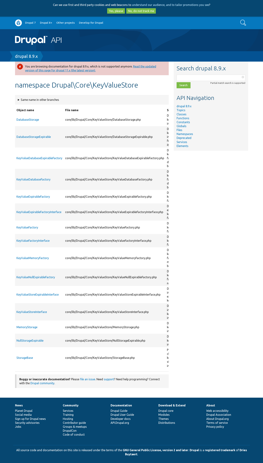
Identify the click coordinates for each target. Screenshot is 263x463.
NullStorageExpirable (29, 340)
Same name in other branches (40, 99)
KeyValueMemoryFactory (32, 258)
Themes (163, 418)
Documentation (121, 405)
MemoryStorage (26, 327)
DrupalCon (70, 430)
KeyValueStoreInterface (31, 312)
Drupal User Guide (122, 414)
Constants (183, 122)
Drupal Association (218, 414)
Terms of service (217, 422)
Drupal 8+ (46, 22)
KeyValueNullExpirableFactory (35, 277)
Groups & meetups (75, 426)
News (19, 405)
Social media (23, 414)
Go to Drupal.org (18, 22)
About (210, 405)
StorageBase (24, 357)
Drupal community (42, 383)
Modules (164, 414)
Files (179, 130)
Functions (183, 118)
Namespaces (185, 134)
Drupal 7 (30, 22)
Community (71, 405)
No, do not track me (141, 11)
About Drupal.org (217, 418)
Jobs (18, 426)
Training (68, 414)
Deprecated (184, 137)
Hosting (68, 418)
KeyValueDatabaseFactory (33, 179)
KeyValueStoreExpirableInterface (37, 294)
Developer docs (121, 418)
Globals (181, 126)
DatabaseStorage (27, 119)
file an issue (87, 379)
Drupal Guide (119, 410)
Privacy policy (215, 426)
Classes (181, 114)
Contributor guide (74, 422)
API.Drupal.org (120, 422)
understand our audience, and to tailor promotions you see (170, 4)
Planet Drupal (23, 410)
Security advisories (27, 422)
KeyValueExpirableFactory (33, 196)
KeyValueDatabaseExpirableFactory (39, 158)
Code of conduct (74, 434)
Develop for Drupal (91, 22)
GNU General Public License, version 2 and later (155, 450)
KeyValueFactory (27, 227)
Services (182, 142)
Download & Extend (172, 405)
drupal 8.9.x (26, 56)
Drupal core (165, 410)
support (109, 379)
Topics (181, 110)
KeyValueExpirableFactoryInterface (38, 212)
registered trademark (220, 450)
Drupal (194, 450)
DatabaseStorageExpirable (33, 136)
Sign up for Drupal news (30, 418)
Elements (182, 146)
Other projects (65, 22)
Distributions (166, 422)
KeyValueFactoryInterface (33, 240)
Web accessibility (217, 410)
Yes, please (116, 11)
